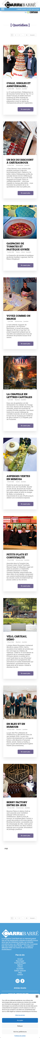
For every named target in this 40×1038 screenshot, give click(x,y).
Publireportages (20, 963)
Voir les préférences (20, 1032)
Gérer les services (20, 1015)
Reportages (20, 961)
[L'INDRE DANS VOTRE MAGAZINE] (20, 5)
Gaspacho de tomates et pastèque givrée (18, 246)
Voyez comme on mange (18, 317)
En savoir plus (25, 109)
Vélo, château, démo (17, 638)
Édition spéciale (20, 971)
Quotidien (24, 88)
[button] (37, 996)
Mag (20, 973)
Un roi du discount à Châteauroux (20, 161)
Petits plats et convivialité (17, 556)
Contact (20, 975)
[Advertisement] (20, 880)
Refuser (20, 1026)
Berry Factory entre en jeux (17, 804)
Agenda (20, 965)
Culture (23, 252)
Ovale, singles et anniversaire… (19, 84)
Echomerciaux (19, 165)
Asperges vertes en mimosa (18, 477)
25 (26, 35)
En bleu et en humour (16, 725)
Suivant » (32, 35)
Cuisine (18, 252)
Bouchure (18, 88)
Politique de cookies (20, 1035)
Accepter (20, 1020)
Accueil (20, 959)
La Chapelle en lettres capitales (19, 395)
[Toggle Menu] (2, 9)
